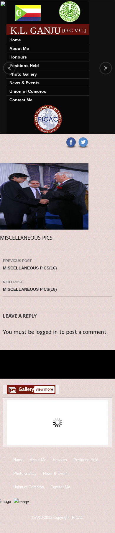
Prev (15, 423)
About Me (19, 48)
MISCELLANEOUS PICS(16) (30, 264)
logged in (46, 331)
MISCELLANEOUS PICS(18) (30, 286)
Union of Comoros (27, 91)
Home (15, 40)
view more (44, 389)
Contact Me (20, 100)
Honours (18, 57)
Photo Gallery (23, 74)
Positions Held (24, 65)
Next (99, 423)
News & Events (24, 82)
